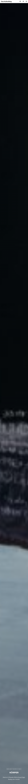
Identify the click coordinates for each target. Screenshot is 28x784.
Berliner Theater (12, 769)
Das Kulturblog (6, 1)
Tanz (19, 769)
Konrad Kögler (21, 777)
